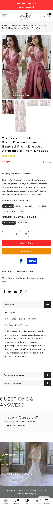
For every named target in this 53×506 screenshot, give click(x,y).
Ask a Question (17, 425)
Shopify (32, 493)
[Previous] (6, 67)
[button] (8, 156)
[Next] (47, 67)
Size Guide (7, 271)
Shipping (6, 173)
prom (37, 278)
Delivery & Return (24, 271)
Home (4, 25)
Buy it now (26, 251)
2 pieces (11, 278)
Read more (36, 194)
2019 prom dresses (25, 278)
